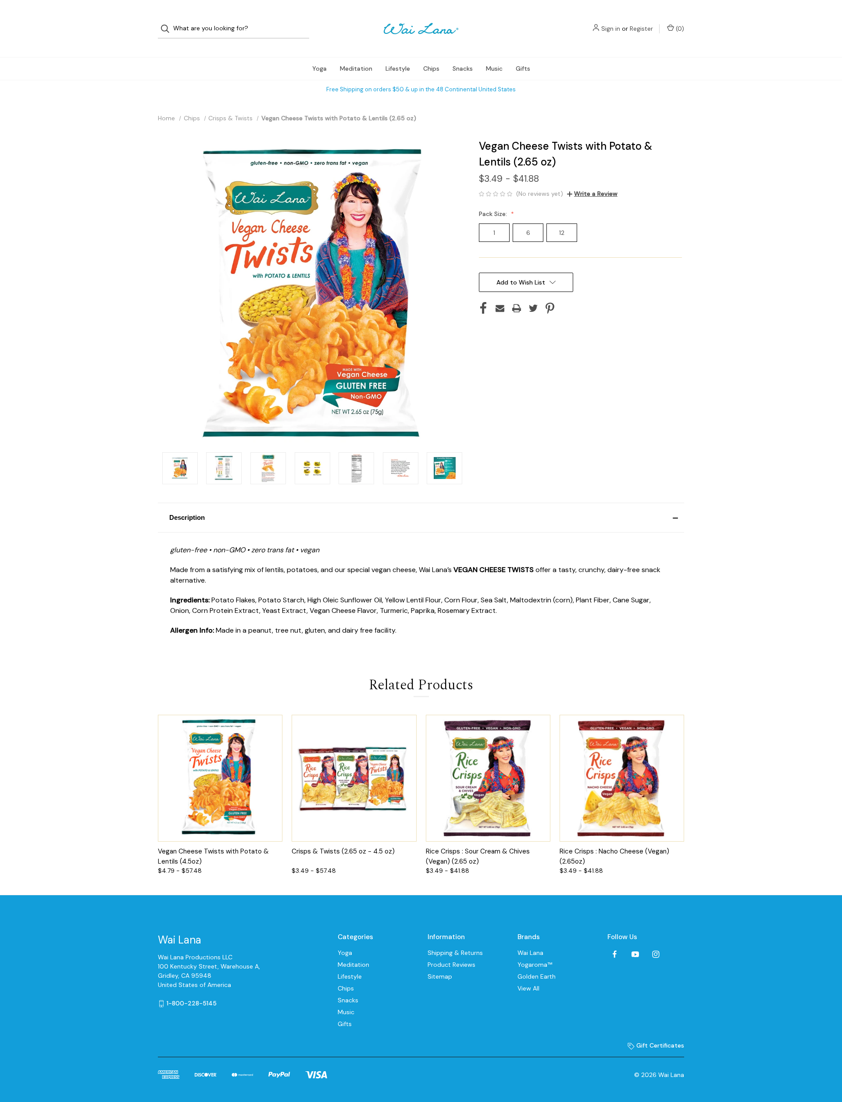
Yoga (319, 68)
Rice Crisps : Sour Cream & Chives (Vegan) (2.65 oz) (478, 856)
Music (494, 68)
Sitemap (440, 976)
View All (528, 988)
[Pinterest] (550, 308)
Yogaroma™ (534, 965)
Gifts (523, 68)
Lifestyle (397, 68)
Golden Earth (536, 976)
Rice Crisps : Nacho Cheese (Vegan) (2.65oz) (614, 856)
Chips (431, 68)
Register (641, 28)
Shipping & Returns (455, 953)
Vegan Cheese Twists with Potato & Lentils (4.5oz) (213, 856)
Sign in (610, 28)
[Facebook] (483, 308)
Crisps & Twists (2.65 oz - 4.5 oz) (343, 851)
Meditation (356, 68)
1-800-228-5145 (192, 1003)
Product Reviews (451, 965)
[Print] (516, 308)
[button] (421, 518)
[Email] (500, 308)
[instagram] (656, 954)
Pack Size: (494, 214)
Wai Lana (530, 953)
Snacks (463, 68)
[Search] (168, 29)
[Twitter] (533, 308)
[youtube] (635, 954)
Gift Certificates (659, 1045)
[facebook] (614, 954)
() (679, 28)
